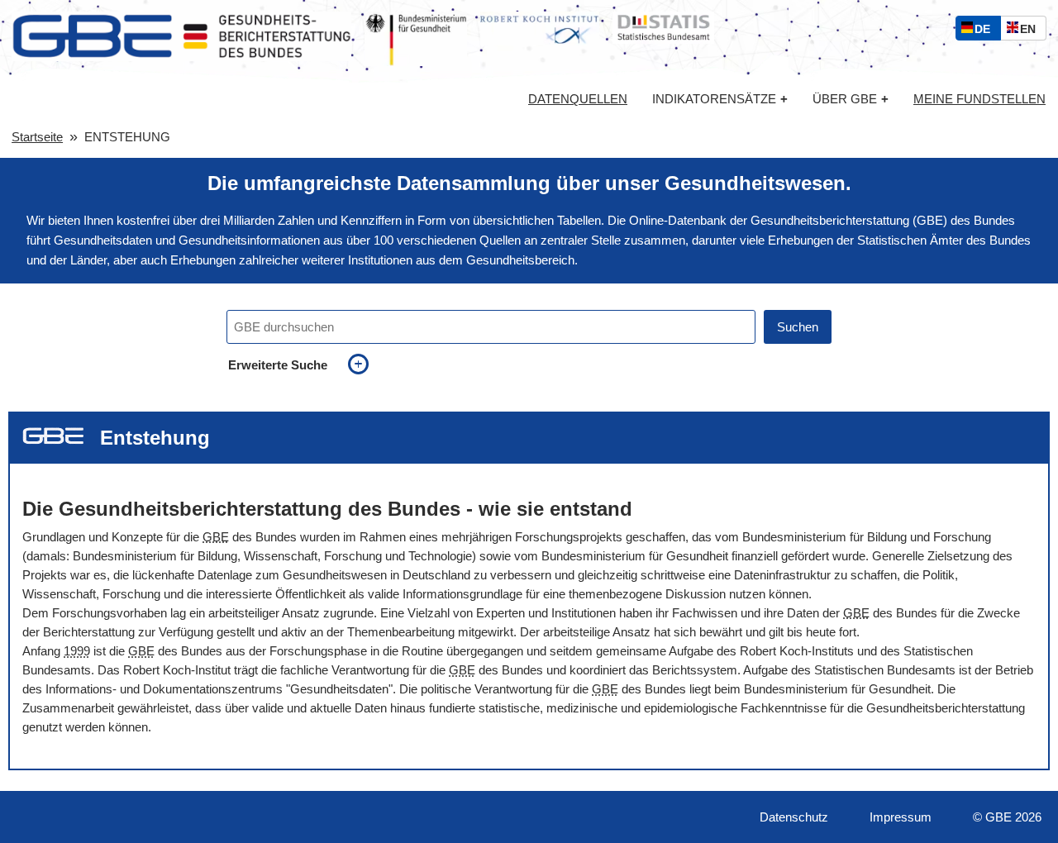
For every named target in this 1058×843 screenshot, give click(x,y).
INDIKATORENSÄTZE (720, 99)
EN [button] (1032, 30)
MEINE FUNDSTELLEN (979, 99)
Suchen (797, 327)
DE (986, 30)
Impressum (901, 817)
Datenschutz (794, 817)
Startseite (37, 137)
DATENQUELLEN (577, 99)
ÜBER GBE (851, 99)
